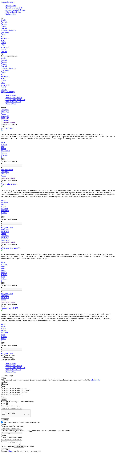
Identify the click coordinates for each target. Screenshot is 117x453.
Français (4, 26)
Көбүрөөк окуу (7, 170)
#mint (3, 269)
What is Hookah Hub (13, 12)
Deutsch (4, 24)
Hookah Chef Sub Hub (13, 8)
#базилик (4, 202)
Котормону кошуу (8, 122)
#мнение (4, 209)
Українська (5, 39)
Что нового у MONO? (9, 308)
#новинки (5, 211)
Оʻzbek (3, 43)
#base (3, 262)
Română (4, 52)
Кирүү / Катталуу (8, 2)
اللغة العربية (5, 47)
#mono (3, 149)
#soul (3, 277)
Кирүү (4, 399)
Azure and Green (7, 128)
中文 (3, 45)
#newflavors (5, 151)
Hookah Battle (10, 6)
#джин (3, 204)
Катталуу (5, 419)
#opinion (4, 153)
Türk (2, 36)
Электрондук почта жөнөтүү (11, 433)
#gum (3, 266)
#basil (3, 143)
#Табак (3, 339)
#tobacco (4, 279)
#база (3, 326)
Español (4, 28)
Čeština (3, 34)
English (3, 20)
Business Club (10, 14)
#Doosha (4, 145)
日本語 (3, 49)
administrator (95, 380)
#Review (4, 155)
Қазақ (3, 41)
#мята (3, 335)
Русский (4, 22)
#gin (2, 147)
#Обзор (4, 213)
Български (5, 32)
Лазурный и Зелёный (9, 184)
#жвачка (4, 330)
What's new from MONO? (10, 248)
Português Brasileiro (8, 30)
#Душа (3, 207)
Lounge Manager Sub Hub (15, 10)
